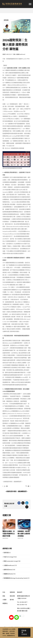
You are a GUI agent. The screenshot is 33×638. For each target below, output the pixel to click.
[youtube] (11, 615)
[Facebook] (19, 503)
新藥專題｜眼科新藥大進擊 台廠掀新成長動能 (24, 533)
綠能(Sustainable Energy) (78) (12, 561)
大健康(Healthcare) (20, 54)
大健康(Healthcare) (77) (10, 565)
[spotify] (21, 615)
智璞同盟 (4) (7, 552)
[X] (23, 503)
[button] (4, 529)
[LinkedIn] (27, 503)
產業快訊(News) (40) (9, 569)
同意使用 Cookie (24, 632)
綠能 (4, 596)
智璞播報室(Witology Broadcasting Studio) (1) (16, 578)
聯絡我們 (19, 592)
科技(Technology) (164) (10, 557)
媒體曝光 (5, 603)
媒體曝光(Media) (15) (9, 574)
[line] (16, 615)
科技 (4, 592)
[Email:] (27, 507)
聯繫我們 (24, 491)
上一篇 (6, 486)
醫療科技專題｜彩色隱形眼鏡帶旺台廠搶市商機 (9, 533)
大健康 (4, 599)
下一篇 (27, 486)
